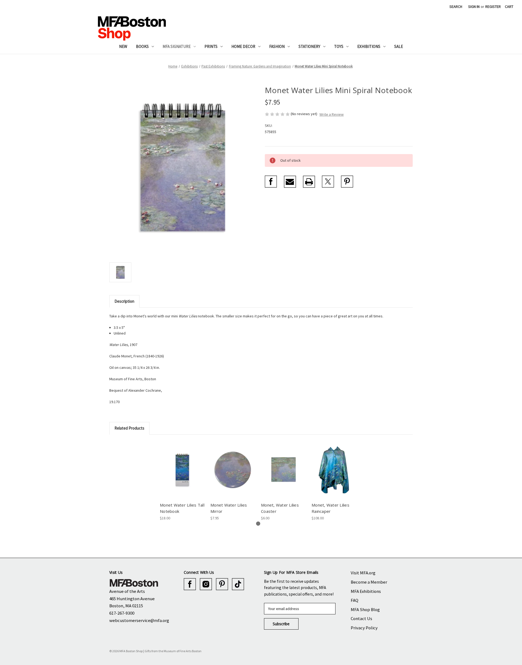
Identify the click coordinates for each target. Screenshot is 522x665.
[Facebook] (271, 182)
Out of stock (182, 474)
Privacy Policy (364, 628)
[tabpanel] (182, 480)
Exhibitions (368, 46)
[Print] (309, 182)
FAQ (354, 600)
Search (455, 6)
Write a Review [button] (331, 114)
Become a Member (369, 582)
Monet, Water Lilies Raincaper (330, 508)
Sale (398, 46)
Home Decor (243, 46)
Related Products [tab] (129, 428)
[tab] (258, 524)
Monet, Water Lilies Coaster (280, 508)
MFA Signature (177, 46)
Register (493, 6)
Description (124, 301)
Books (142, 46)
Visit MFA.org (363, 573)
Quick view (181, 464)
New (123, 46)
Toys (338, 46)
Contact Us (361, 618)
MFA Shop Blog (365, 609)
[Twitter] (328, 182)
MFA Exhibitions (366, 591)
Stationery (309, 46)
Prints (210, 46)
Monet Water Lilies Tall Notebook (182, 508)
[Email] (290, 182)
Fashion (277, 46)
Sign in (474, 6)
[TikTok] (238, 584)
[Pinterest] (347, 182)
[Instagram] (206, 584)
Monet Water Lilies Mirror (228, 508)
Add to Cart (283, 474)
